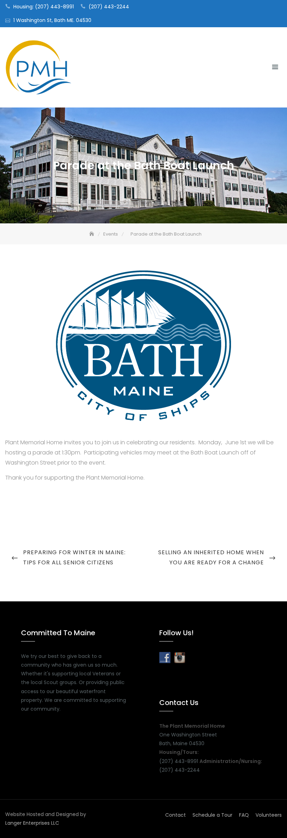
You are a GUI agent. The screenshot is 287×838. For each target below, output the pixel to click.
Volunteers (268, 814)
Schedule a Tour (212, 814)
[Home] (92, 234)
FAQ (244, 814)
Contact (175, 814)
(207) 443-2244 (109, 6)
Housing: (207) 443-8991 (43, 6)
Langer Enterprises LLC (32, 823)
